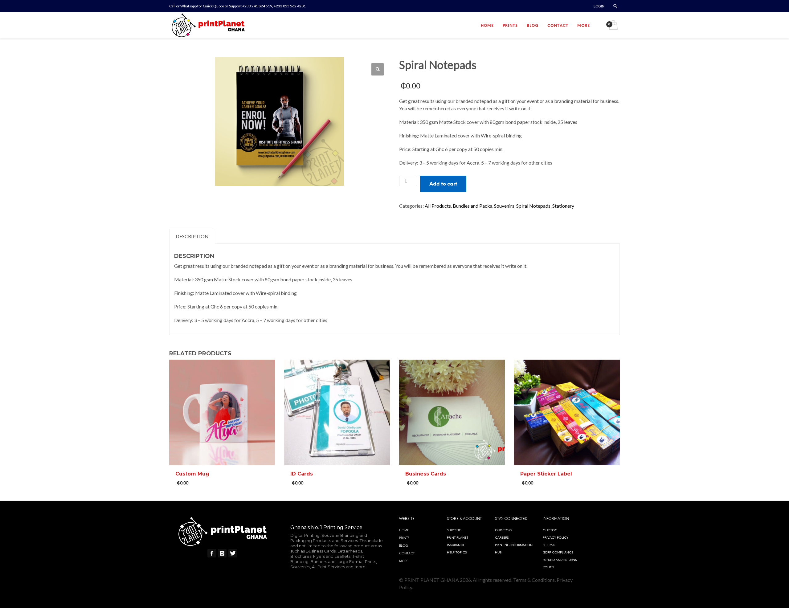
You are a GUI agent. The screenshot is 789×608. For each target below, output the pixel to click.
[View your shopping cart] (613, 25)
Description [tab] (192, 236)
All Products (438, 206)
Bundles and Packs (472, 206)
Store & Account (464, 518)
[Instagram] (222, 553)
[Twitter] (232, 553)
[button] (377, 69)
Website (407, 518)
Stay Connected (511, 518)
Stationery (563, 206)
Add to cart (443, 184)
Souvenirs (504, 206)
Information (556, 518)
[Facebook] (211, 553)
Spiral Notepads (533, 206)
